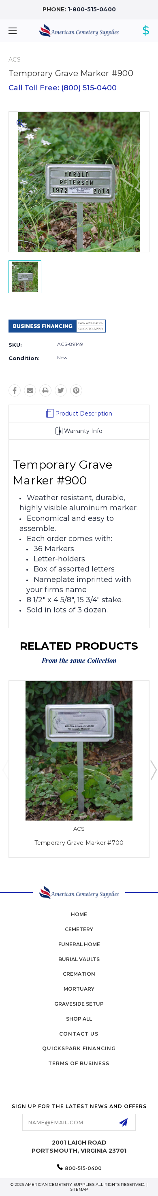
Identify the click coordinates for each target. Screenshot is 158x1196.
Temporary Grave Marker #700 (79, 842)
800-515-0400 (83, 1168)
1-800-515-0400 (92, 9)
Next (153, 769)
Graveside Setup (79, 1004)
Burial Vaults (79, 959)
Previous (5, 769)
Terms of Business (78, 1063)
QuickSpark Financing (79, 1048)
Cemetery (79, 929)
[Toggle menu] (23, 30)
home (79, 914)
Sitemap (79, 1189)
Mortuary (79, 989)
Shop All (79, 1019)
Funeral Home (79, 944)
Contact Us (78, 1034)
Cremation (79, 974)
